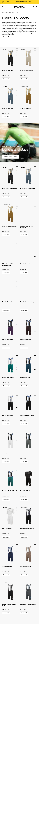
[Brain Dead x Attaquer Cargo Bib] (28, 591)
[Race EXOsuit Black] (28, 478)
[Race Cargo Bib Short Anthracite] (35, 402)
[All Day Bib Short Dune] (17, 57)
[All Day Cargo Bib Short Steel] (17, 173)
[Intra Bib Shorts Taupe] (17, 551)
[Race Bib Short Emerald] (35, 248)
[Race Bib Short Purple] (10, 327)
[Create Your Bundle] (19, 142)
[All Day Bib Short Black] (10, 57)
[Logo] (19, 7)
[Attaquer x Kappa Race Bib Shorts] (10, 591)
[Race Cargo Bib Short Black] (28, 402)
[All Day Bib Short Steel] (17, 55)
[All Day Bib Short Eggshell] (17, 52)
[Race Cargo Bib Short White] (35, 397)
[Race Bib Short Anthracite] (10, 289)
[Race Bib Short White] (28, 251)
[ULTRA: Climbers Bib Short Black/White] (28, 213)
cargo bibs (27, 30)
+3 (34, 256)
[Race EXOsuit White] (35, 473)
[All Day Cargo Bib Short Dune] (17, 170)
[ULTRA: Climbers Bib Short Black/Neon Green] (35, 208)
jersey (14, 31)
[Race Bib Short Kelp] (35, 246)
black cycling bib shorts (8, 34)
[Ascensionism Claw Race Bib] (28, 516)
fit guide (9, 33)
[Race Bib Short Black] (10, 402)
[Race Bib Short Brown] (35, 253)
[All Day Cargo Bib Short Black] (10, 175)
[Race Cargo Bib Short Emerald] (35, 399)
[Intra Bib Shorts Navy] (10, 554)
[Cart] (37, 6)
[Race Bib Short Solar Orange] (35, 251)
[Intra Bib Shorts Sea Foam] (17, 548)
